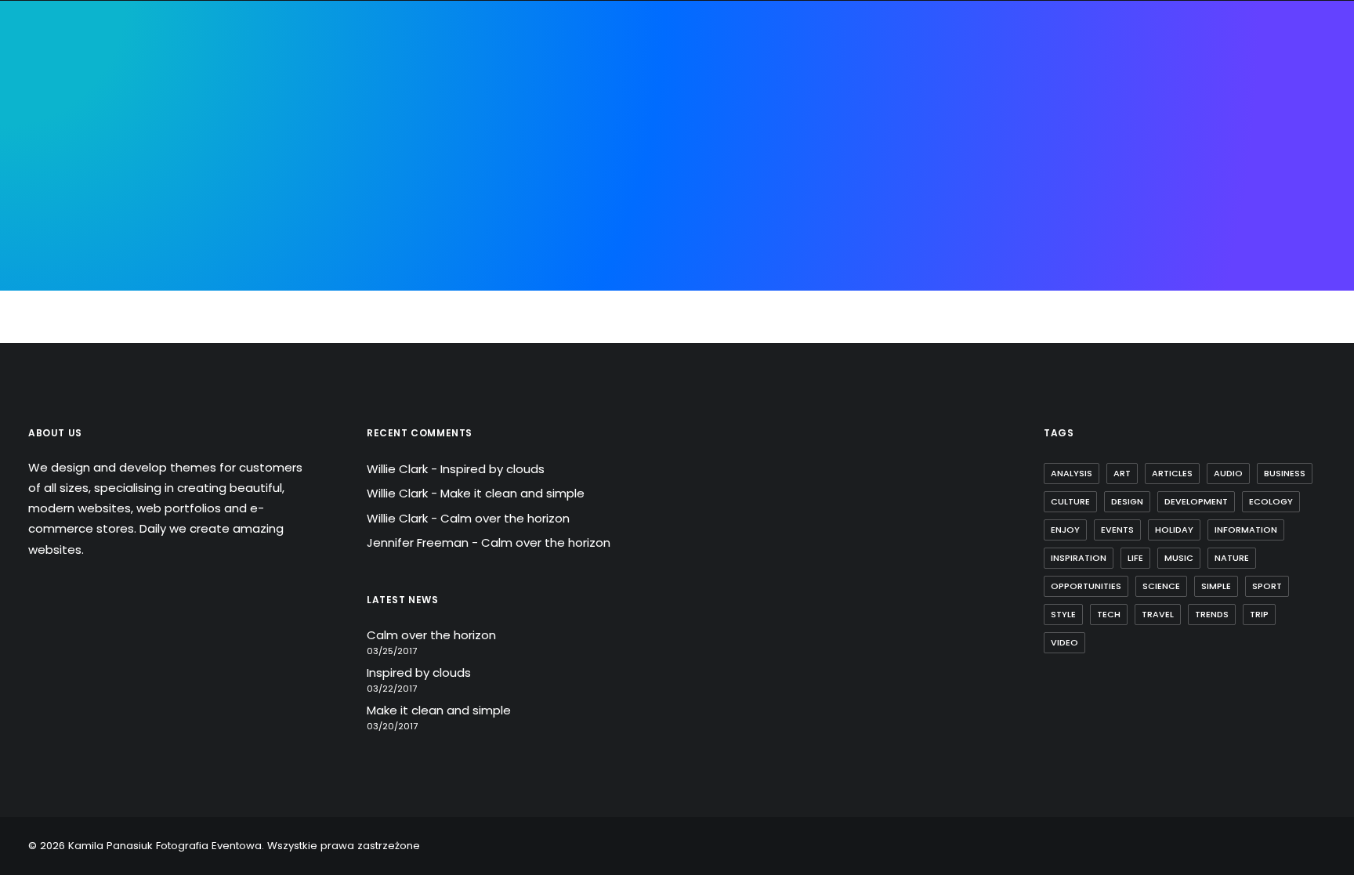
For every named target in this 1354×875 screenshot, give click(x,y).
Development (1196, 501)
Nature (1232, 557)
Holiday (1174, 529)
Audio (1228, 473)
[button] (1295, 103)
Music (1178, 557)
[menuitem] (360, 103)
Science (1161, 586)
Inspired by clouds (492, 469)
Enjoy (1065, 529)
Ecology (1271, 501)
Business (1284, 473)
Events (1117, 529)
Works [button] (836, 103)
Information (1246, 529)
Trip (1259, 614)
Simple (1216, 586)
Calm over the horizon (505, 518)
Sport (1267, 586)
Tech (1108, 614)
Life (1135, 557)
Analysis (1071, 473)
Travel (1158, 614)
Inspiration (1078, 557)
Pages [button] (415, 103)
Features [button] (482, 103)
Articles (1172, 473)
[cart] (1315, 103)
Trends (1212, 614)
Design (1127, 501)
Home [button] (360, 103)
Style (1063, 614)
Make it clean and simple (512, 493)
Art (1122, 473)
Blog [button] (892, 103)
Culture (1070, 501)
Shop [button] (943, 103)
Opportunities (1086, 586)
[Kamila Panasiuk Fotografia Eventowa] (663, 103)
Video (1064, 642)
